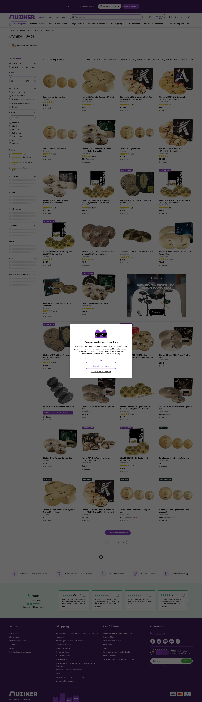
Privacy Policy (114, 353)
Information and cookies (101, 372)
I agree (101, 360)
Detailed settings (101, 366)
